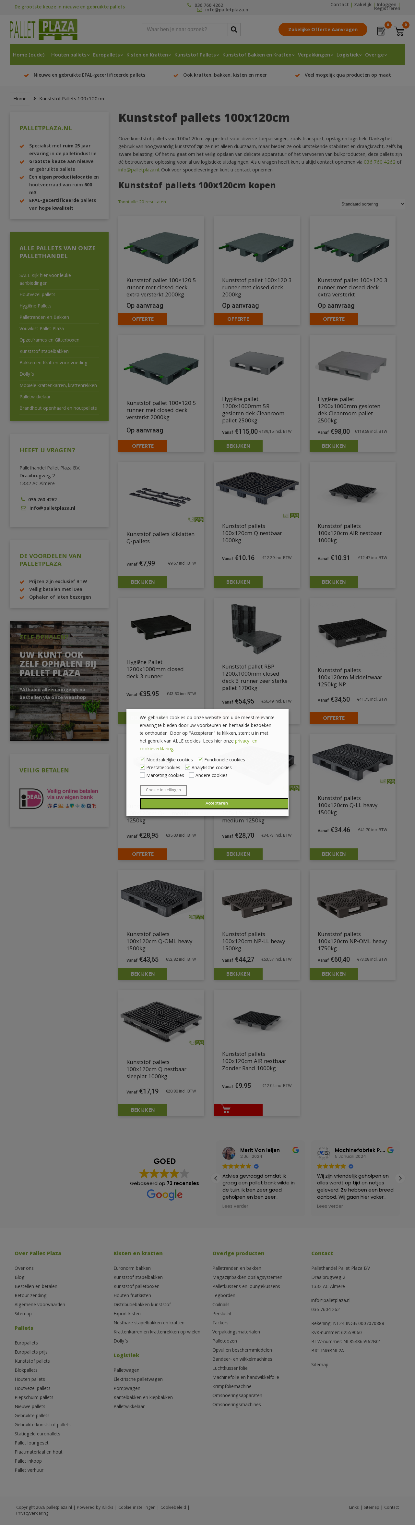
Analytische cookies (212, 768)
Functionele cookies (224, 760)
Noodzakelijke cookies (169, 760)
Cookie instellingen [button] (163, 790)
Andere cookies (212, 776)
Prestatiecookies (163, 768)
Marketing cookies (165, 776)
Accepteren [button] (217, 803)
